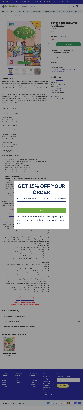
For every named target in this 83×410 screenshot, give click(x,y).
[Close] (67, 183)
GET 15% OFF (41, 211)
